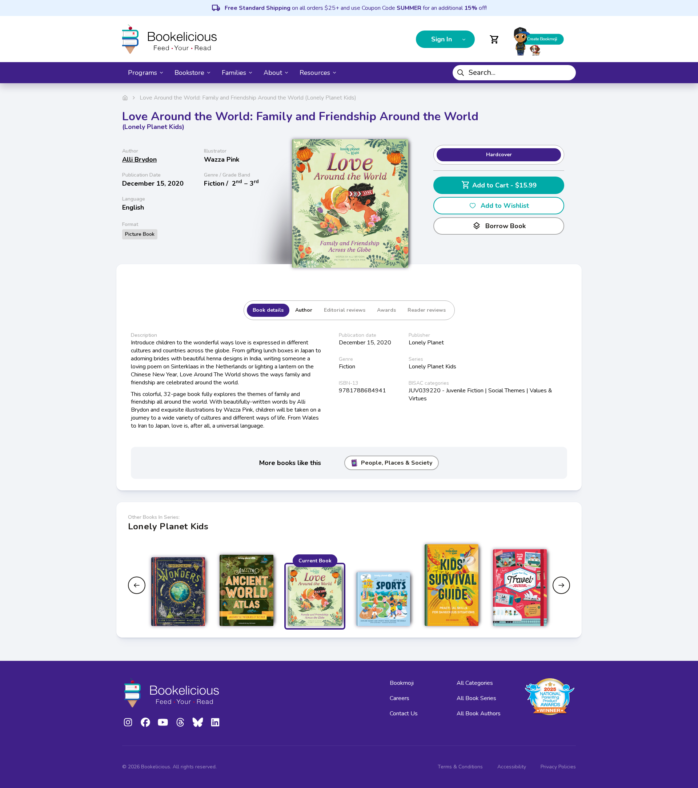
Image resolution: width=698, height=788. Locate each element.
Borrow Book (499, 226)
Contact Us (404, 714)
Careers (399, 698)
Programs (142, 72)
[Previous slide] (136, 585)
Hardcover (499, 154)
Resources (315, 72)
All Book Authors (479, 714)
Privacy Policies (558, 766)
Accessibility (511, 766)
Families (234, 72)
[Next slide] (561, 585)
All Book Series (476, 698)
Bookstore (189, 72)
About (273, 72)
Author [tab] (303, 310)
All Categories (475, 683)
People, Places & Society (396, 463)
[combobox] (514, 72)
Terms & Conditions (460, 766)
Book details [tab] (268, 310)
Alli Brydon (139, 159)
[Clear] (567, 72)
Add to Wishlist (505, 205)
